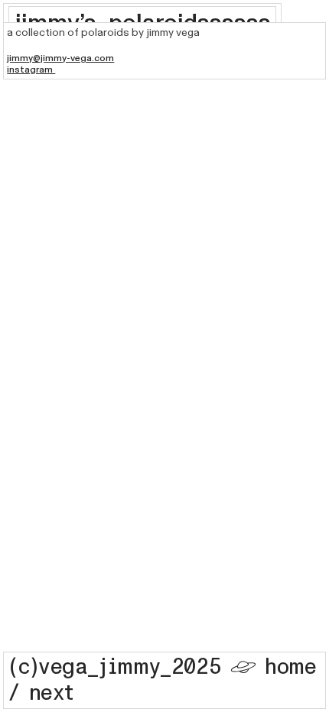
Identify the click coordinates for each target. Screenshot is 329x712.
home (290, 667)
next (51, 693)
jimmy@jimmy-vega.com (60, 58)
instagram (31, 69)
